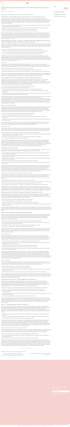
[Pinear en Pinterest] (26, 348)
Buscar (55, 6)
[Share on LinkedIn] (29, 348)
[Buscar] (64, 3)
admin (13, 11)
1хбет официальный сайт (5, 47)
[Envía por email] (24, 348)
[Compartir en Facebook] (21, 348)
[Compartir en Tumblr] (31, 348)
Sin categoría (3, 6)
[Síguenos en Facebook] (8, 423)
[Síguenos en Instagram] (9, 423)
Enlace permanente (23, 351)
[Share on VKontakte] (28, 348)
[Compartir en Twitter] (23, 348)
